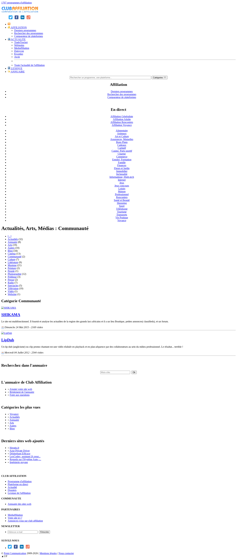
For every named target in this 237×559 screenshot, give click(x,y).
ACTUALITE (18, 39)
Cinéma (12, 253)
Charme (122, 153)
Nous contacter (66, 553)
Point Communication (15, 553)
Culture (11, 259)
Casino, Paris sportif (122, 150)
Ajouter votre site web (21, 389)
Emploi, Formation (121, 159)
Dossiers (12, 490)
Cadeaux (121, 145)
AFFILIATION (18, 27)
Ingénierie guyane (19, 462)
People (11, 271)
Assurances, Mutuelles (121, 139)
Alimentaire (122, 130)
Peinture (12, 268)
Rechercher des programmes (28, 33)
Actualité (12, 487)
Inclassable (121, 174)
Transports (121, 214)
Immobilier (121, 171)
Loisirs (121, 188)
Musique (12, 265)
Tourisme (122, 211)
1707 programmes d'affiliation (16, 2)
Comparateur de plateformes (28, 36)
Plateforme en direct (18, 484)
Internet (122, 179)
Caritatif (122, 148)
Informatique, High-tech (121, 177)
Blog (10, 250)
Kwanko (18, 54)
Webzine (12, 294)
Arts (10, 245)
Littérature (13, 262)
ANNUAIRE (17, 71)
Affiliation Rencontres (121, 122)
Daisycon (19, 51)
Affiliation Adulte (122, 119)
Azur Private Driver (20, 450)
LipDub (7, 340)
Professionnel (122, 194)
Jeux (121, 182)
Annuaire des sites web (19, 504)
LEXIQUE (16, 68)
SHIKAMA (10, 315)
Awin (17, 56)
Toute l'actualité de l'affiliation (29, 65)
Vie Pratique (121, 217)
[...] (9, 236)
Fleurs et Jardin (121, 168)
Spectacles (13, 285)
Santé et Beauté (122, 200)
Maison (122, 191)
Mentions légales (48, 553)
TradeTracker (21, 42)
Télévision (13, 288)
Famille (122, 162)
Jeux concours (121, 185)
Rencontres (122, 197)
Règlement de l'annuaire (22, 392)
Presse (11, 279)
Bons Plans (122, 142)
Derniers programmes (25, 30)
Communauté (14, 256)
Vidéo (11, 291)
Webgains (19, 45)
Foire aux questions (20, 395)
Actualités (13, 239)
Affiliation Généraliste (121, 116)
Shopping (122, 203)
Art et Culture (122, 136)
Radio (11, 282)
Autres (11, 247)
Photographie (14, 274)
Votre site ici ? (15, 517)
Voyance (121, 220)
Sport (121, 206)
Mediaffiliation (21, 48)
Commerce (121, 156)
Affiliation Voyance (122, 125)
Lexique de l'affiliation (19, 493)
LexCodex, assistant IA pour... (25, 456)
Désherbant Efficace (20, 453)
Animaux (122, 133)
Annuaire (12, 242)
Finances (121, 165)
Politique (12, 276)
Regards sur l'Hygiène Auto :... (25, 459)
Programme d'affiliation (20, 481)
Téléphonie (122, 208)
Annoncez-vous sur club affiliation (25, 520)
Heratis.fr (14, 447)
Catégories (158, 77)
